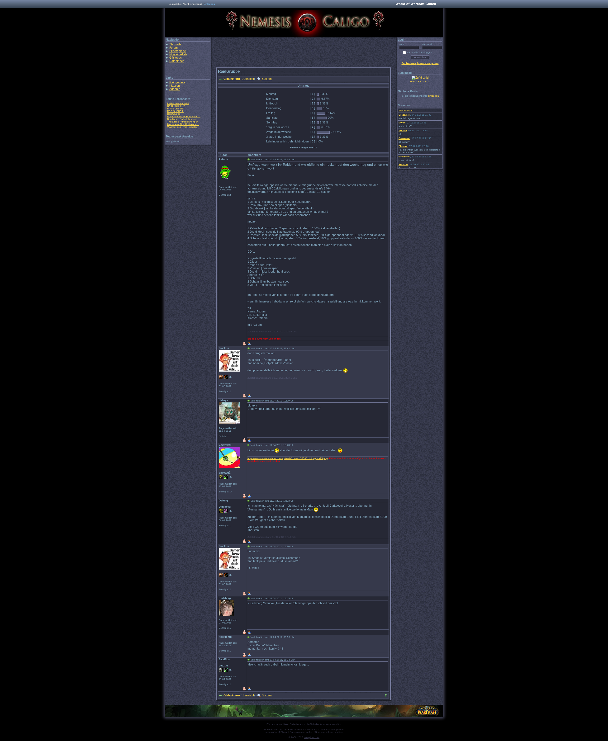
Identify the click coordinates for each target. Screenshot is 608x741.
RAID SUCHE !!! (176, 106)
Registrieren (409, 63)
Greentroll (404, 114)
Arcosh (403, 130)
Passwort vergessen (428, 63)
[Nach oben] (386, 696)
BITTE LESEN (175, 108)
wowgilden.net (311, 737)
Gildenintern (231, 78)
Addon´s (174, 89)
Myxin (402, 122)
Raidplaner (176, 61)
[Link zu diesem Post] (248, 159)
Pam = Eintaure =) (420, 81)
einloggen (433, 95)
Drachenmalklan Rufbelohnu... (183, 116)
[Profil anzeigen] (249, 343)
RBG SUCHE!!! (175, 111)
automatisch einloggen (419, 52)
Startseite (175, 44)
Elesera (403, 146)
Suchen (267, 78)
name (402, 44)
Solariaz (403, 164)
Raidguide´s (177, 82)
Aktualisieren (406, 110)
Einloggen (209, 4)
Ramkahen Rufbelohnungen (182, 119)
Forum (173, 47)
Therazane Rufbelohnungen (182, 121)
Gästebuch (176, 57)
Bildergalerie (177, 51)
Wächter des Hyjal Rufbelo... (182, 127)
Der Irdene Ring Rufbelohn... (183, 124)
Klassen (174, 85)
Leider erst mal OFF (178, 103)
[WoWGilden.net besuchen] (415, 4)
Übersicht (248, 78)
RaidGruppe (173, 114)
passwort (427, 44)
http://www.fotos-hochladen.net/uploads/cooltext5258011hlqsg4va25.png (287, 458)
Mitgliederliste (178, 54)
